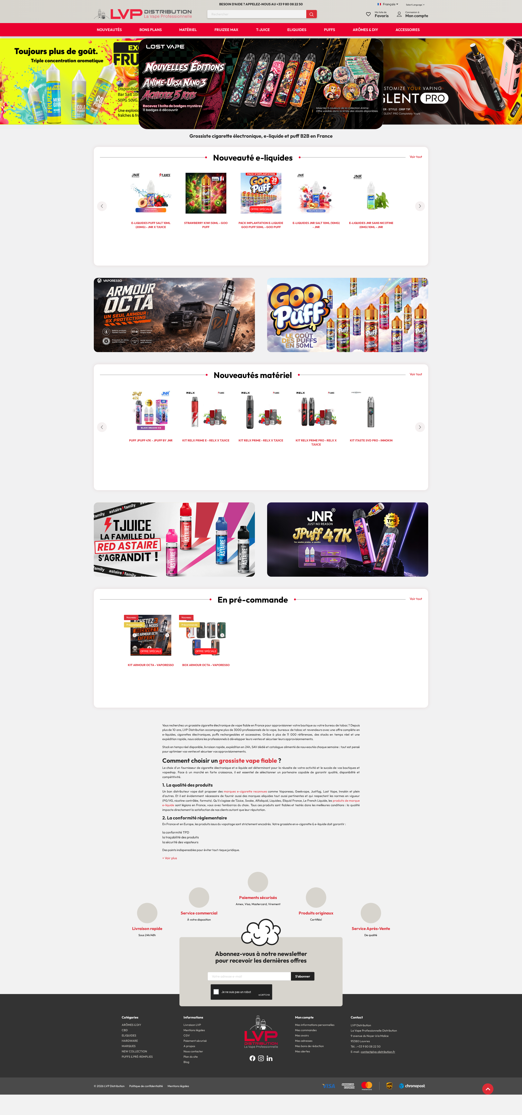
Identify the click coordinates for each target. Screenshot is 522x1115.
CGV (187, 1035)
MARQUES (129, 1046)
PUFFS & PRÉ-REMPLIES (137, 1056)
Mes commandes (306, 1030)
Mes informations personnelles (314, 1025)
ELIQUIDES (129, 1035)
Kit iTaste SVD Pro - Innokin (371, 440)
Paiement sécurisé (195, 1041)
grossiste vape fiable (248, 760)
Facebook (252, 1058)
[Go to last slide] (102, 206)
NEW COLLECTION (134, 1051)
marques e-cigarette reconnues (245, 791)
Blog (186, 1062)
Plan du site (191, 1056)
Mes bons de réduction (309, 1046)
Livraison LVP (192, 1025)
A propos (189, 1046)
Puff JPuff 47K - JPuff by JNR (151, 440)
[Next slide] (420, 206)
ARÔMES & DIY (131, 1025)
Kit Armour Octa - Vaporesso (151, 665)
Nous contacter (193, 1051)
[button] (169, 858)
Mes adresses (303, 1041)
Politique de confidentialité (146, 1086)
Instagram (261, 1058)
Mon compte (304, 1017)
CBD (125, 1030)
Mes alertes (302, 1051)
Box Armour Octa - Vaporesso (206, 665)
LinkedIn (269, 1058)
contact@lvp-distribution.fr (378, 1052)
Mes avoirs (302, 1035)
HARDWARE (130, 1041)
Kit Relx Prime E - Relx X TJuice (205, 440)
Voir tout (416, 157)
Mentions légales (194, 1030)
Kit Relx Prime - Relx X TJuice (261, 440)
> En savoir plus (174, 332)
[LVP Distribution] (261, 1032)
